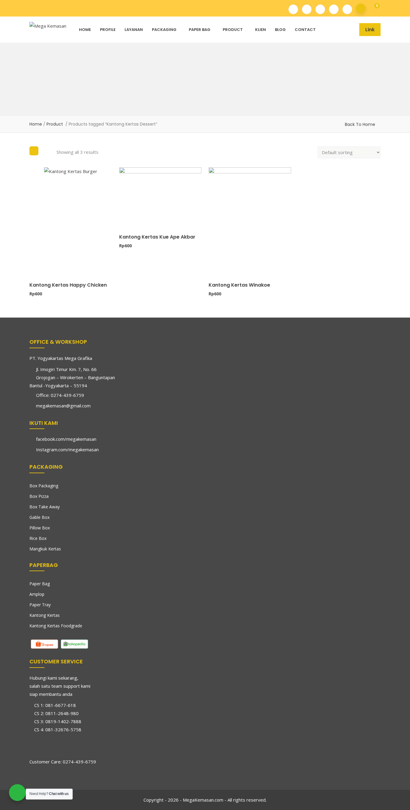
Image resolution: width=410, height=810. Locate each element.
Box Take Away (44, 507)
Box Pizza (39, 496)
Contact (305, 29)
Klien (260, 29)
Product (233, 29)
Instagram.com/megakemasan (67, 449)
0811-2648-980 (62, 713)
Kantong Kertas (44, 615)
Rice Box (38, 538)
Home (85, 29)
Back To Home (360, 124)
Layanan (134, 29)
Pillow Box (39, 528)
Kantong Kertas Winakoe (239, 285)
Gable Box (39, 517)
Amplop (36, 594)
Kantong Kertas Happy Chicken (68, 285)
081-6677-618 (60, 705)
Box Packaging (43, 486)
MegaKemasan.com (203, 800)
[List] (47, 150)
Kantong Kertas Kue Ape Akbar (157, 236)
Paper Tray (40, 605)
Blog (280, 29)
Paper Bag (199, 29)
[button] (373, 9)
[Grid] (33, 150)
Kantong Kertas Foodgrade (55, 626)
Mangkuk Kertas (45, 549)
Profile (108, 29)
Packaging (164, 29)
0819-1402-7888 (63, 721)
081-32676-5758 (63, 729)
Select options (32, 260)
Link (370, 29)
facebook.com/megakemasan (66, 439)
